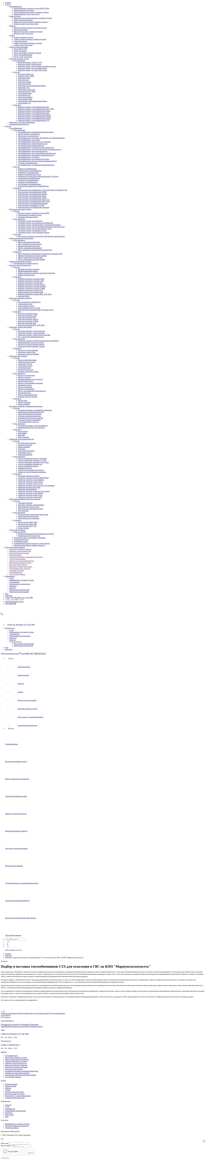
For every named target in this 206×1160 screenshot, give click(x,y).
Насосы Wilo (22, 400)
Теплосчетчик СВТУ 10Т (27, 526)
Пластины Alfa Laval (25, 74)
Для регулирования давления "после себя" (33, 462)
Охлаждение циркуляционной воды (31, 145)
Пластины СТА (23, 88)
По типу (17, 72)
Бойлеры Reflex (23, 296)
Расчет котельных (20, 51)
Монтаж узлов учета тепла (23, 33)
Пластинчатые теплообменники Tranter (32, 198)
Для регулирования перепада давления (32, 458)
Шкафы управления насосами (29, 246)
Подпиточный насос (25, 381)
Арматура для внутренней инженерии (32, 472)
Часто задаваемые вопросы (15, 547)
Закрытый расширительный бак (29, 414)
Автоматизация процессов (19, 124)
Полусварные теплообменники (29, 184)
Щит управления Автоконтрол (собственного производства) (40, 254)
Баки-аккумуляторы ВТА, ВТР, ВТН (31, 325)
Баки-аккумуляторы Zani (27, 323)
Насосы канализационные (27, 395)
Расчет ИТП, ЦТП (20, 49)
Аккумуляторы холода (26, 306)
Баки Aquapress (23, 437)
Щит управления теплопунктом (29, 244)
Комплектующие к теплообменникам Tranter (34, 118)
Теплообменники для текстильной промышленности (37, 161)
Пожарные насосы (25, 385)
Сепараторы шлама (21, 541)
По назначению (19, 60)
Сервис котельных (20, 41)
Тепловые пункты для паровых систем (32, 230)
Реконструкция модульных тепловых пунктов (30, 22)
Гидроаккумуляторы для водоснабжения (33, 426)
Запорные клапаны (25, 445)
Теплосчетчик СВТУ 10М (27, 522)
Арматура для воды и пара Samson (30, 493)
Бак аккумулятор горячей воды (29, 302)
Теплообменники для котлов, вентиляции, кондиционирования (41, 138)
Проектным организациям (19, 592)
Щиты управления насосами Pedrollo (31, 259)
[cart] (4, 614)
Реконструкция (14, 16)
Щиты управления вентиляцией (30, 248)
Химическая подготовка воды (29, 536)
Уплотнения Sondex (25, 97)
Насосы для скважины (26, 389)
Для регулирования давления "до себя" (32, 460)
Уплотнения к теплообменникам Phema (32, 101)
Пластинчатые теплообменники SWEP (32, 192)
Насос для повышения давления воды (32, 391)
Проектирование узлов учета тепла (26, 14)
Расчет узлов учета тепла (23, 57)
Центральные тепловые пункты (29, 215)
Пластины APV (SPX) (26, 76)
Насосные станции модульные (20, 327)
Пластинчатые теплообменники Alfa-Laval (33, 200)
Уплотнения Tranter (25, 99)
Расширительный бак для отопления (31, 427)
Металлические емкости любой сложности (29, 545)
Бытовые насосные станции (28, 371)
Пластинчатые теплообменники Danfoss (33, 203)
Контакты (8, 596)
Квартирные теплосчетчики (28, 516)
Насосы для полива (25, 387)
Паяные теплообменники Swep (29, 174)
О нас (11, 578)
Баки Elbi (21, 435)
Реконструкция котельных (23, 20)
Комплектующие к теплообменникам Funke (34, 111)
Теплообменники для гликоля (29, 140)
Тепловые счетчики (25, 503)
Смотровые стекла (25, 453)
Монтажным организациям (19, 590)
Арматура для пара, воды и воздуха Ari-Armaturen (36, 485)
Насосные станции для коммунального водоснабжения (38, 341)
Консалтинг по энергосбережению (22, 122)
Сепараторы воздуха (21, 540)
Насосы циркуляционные (27, 360)
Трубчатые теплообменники (28, 180)
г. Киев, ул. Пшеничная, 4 (10, 1045)
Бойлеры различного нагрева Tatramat (32, 286)
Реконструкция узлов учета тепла (26, 24)
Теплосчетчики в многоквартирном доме (33, 514)
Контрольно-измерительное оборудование (24, 499)
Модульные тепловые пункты (20, 209)
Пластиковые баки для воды (28, 422)
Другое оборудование (17, 530)
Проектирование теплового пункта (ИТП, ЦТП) (31, 8)
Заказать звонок (18, 1026)
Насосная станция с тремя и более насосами (34, 335)
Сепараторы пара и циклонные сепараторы (29, 538)
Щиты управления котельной (29, 242)
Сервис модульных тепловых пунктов (28, 43)
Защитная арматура (25, 455)
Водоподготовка (20, 532)
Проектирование (15, 6)
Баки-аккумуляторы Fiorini (27, 314)
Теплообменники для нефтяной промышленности (36, 165)
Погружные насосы (25, 366)
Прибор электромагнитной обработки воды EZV (36, 534)
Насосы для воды (24, 377)
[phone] (2, 614)
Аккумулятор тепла (25, 304)
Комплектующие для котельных (29, 64)
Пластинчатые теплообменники (30, 171)
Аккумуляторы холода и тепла (29, 308)
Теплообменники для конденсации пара (32, 144)
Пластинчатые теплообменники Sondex (32, 194)
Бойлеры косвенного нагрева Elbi (30, 283)
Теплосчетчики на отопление (28, 518)
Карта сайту (9, 1115)
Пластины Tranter (24, 84)
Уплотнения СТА (24, 103)
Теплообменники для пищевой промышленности (36, 155)
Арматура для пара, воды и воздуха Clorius (33, 491)
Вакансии (13, 586)
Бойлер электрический (26, 275)
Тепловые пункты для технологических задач (34, 229)
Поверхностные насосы (26, 362)
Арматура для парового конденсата (31, 470)
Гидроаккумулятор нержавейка (29, 420)
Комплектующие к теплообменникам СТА (33, 120)
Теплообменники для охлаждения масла (32, 151)
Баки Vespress (23, 431)
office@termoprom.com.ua (14, 602)
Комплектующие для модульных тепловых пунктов (37, 66)
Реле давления (23, 511)
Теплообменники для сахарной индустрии (33, 159)
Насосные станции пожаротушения (31, 344)
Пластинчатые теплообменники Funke (32, 196)
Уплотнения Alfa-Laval (26, 89)
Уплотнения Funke (25, 93)
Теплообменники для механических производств (36, 147)
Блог (7, 594)
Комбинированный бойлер (28, 271)
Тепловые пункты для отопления (30, 221)
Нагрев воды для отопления (28, 136)
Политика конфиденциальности (17, 1126)
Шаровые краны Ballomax (27, 489)
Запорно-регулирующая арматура (21, 439)
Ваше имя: (4, 1143)
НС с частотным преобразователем (31, 337)
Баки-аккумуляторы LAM (27, 315)
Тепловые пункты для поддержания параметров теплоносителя (41, 227)
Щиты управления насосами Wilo (30, 258)
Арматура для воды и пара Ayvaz (30, 495)
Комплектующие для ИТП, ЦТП (30, 62)
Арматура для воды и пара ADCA (30, 482)
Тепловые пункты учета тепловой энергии (33, 232)
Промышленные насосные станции (31, 342)
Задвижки (21, 449)
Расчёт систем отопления (18, 47)
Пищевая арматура (25, 468)
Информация (10, 576)
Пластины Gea (23, 80)
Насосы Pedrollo (24, 404)
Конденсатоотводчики (26, 451)
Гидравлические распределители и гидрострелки (32, 543)
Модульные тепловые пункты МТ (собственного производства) (41, 236)
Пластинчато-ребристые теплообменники (33, 186)
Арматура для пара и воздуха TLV (30, 483)
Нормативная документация (19, 584)
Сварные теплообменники (27, 182)
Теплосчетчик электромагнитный (30, 509)
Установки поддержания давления (30, 418)
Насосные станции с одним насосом (31, 331)
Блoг (7, 1117)
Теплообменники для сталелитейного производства (37, 153)
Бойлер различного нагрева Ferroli (30, 292)
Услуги (7, 4)
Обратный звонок (39, 653)
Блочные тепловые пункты (28, 217)
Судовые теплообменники (27, 163)
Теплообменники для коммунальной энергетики (36, 132)
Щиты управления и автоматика (21, 238)
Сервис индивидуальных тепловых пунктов (30, 39)
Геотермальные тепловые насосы (26, 263)
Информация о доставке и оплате (21, 580)
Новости (12, 588)
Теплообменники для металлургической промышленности (39, 149)
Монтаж (12, 26)
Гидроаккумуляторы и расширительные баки (25, 406)
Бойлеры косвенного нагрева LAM (31, 281)
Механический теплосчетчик (28, 507)
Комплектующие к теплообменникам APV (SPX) (36, 109)
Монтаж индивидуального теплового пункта (30, 28)
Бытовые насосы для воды (27, 397)
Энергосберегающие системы (20, 261)
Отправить (5, 1158)
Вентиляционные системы (19, 553)
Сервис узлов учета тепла (23, 45)
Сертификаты (14, 582)
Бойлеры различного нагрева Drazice (31, 285)
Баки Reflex (22, 433)
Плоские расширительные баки (29, 416)
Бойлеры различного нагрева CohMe (31, 288)
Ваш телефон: (6, 1145)
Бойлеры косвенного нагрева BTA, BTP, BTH (35, 294)
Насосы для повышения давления (30, 383)
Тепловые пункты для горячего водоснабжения (35, 223)
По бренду (17, 105)
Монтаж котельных (21, 30)
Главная (8, 3)
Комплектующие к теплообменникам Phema (34, 115)
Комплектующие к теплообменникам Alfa (33, 107)
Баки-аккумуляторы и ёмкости (20, 549)
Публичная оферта (12, 1128)
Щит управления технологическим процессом (35, 250)
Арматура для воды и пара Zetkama (31, 480)
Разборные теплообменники (28, 173)
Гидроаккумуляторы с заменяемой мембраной (35, 410)
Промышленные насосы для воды (30, 379)
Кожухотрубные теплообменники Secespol (33, 207)
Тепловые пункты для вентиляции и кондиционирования (39, 225)
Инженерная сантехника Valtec (29, 487)
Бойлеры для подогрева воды (20, 265)
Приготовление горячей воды (29, 134)
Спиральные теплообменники (29, 178)
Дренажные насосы (25, 364)
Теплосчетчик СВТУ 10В (27, 524)
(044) (10, 603)
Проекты (8, 956)
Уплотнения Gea (24, 95)
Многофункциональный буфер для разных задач (35, 310)
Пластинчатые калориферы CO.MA (31, 205)
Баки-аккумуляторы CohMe (28, 321)
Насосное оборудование (18, 356)
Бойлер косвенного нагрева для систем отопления (36, 273)
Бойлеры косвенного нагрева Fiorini (31, 279)
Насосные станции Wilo (27, 352)
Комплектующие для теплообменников (32, 68)
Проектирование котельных (24, 10)
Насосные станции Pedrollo (28, 350)
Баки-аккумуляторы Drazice (28, 319)
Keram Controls (23, 528)
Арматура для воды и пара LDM (30, 497)
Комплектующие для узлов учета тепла (32, 70)
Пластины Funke (24, 78)
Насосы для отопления (26, 375)
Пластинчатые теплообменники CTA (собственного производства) (42, 190)
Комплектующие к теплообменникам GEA (33, 113)
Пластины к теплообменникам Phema (32, 86)
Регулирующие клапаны (27, 443)
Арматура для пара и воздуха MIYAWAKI (33, 478)
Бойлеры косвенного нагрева (28, 269)
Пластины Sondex (24, 82)
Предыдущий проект (26, 1013)
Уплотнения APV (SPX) (27, 91)
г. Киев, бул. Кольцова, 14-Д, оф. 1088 (19, 597)
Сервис (12, 35)
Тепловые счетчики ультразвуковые (31, 505)
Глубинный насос (24, 368)
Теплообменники (15, 128)
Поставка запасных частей (19, 59)
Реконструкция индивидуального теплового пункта (33, 18)
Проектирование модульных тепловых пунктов (31, 12)
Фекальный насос (24, 393)
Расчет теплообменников (23, 55)
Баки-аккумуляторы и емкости (20, 298)
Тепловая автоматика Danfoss (29, 476)
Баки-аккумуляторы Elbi (27, 317)
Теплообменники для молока (28, 157)
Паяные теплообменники (27, 169)
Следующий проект (41, 1013)
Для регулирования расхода (28, 466)
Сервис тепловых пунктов (23, 37)
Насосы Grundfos (24, 402)
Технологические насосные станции (31, 346)
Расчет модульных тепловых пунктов (27, 53)
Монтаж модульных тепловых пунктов (28, 32)
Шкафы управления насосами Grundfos (32, 256)
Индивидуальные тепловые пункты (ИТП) (33, 213)
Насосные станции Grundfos (28, 354)
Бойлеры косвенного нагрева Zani (30, 290)
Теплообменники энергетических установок (34, 142)
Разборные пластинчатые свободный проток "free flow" (38, 176)
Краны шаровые (24, 447)
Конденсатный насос (25, 370)
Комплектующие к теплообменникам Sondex (34, 117)
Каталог (8, 126)
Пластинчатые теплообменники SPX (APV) (34, 201)
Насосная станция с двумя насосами (31, 333)
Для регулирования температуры (30, 464)
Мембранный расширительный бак (31, 412)
